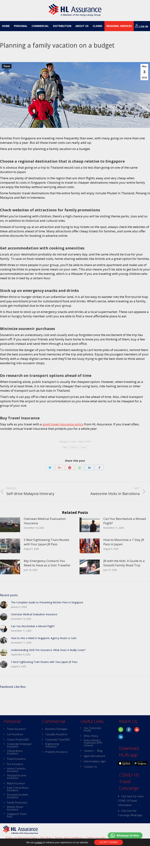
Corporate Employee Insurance (19, 745)
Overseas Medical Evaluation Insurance (45, 521)
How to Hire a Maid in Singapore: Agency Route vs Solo (43, 638)
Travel (6, 66)
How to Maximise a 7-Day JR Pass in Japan (123, 542)
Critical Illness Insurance (15, 752)
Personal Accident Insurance (17, 796)
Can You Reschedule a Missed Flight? (124, 521)
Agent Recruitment (94, 756)
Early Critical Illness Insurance (18, 789)
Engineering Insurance (52, 745)
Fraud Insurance (16, 759)
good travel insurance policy (62, 424)
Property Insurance (56, 752)
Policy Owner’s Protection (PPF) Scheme (93, 743)
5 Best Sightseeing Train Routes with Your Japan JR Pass (46, 542)
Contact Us (90, 766)
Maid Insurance (16, 783)
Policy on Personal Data (21, 838)
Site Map (45, 838)
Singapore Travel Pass (16, 815)
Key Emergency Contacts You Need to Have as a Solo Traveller (47, 563)
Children (73, 447)
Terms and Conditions (69, 838)
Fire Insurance (15, 764)
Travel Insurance (16, 729)
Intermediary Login (95, 761)
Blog (99, 750)
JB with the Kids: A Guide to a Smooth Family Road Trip (124, 563)
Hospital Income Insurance (16, 776)
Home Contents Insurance (16, 769)
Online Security (95, 838)
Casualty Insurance (56, 734)
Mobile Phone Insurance (15, 808)
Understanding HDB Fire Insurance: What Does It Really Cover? (48, 650)
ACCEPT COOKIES (108, 842)
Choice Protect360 (18, 739)
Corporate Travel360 (57, 739)
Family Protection (17, 802)
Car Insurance (15, 734)
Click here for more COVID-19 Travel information (131, 801)
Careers (88, 750)
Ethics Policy (91, 736)
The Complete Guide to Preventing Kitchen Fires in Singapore (47, 602)
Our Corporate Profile (92, 729)
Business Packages (56, 729)
